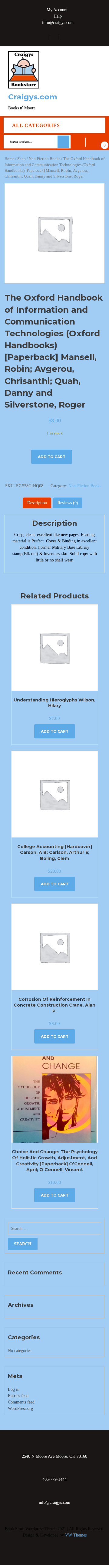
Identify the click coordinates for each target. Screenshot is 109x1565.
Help (58, 16)
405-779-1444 (54, 1479)
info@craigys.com (58, 22)
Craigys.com (32, 96)
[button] (96, 81)
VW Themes (75, 1535)
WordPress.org (20, 1408)
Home (9, 159)
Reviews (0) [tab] (68, 503)
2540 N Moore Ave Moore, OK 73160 (54, 1456)
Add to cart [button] (54, 731)
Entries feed (18, 1396)
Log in (13, 1389)
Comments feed (21, 1402)
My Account (57, 10)
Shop (21, 159)
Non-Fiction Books (44, 159)
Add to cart (51, 457)
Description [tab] (37, 503)
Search (63, 141)
